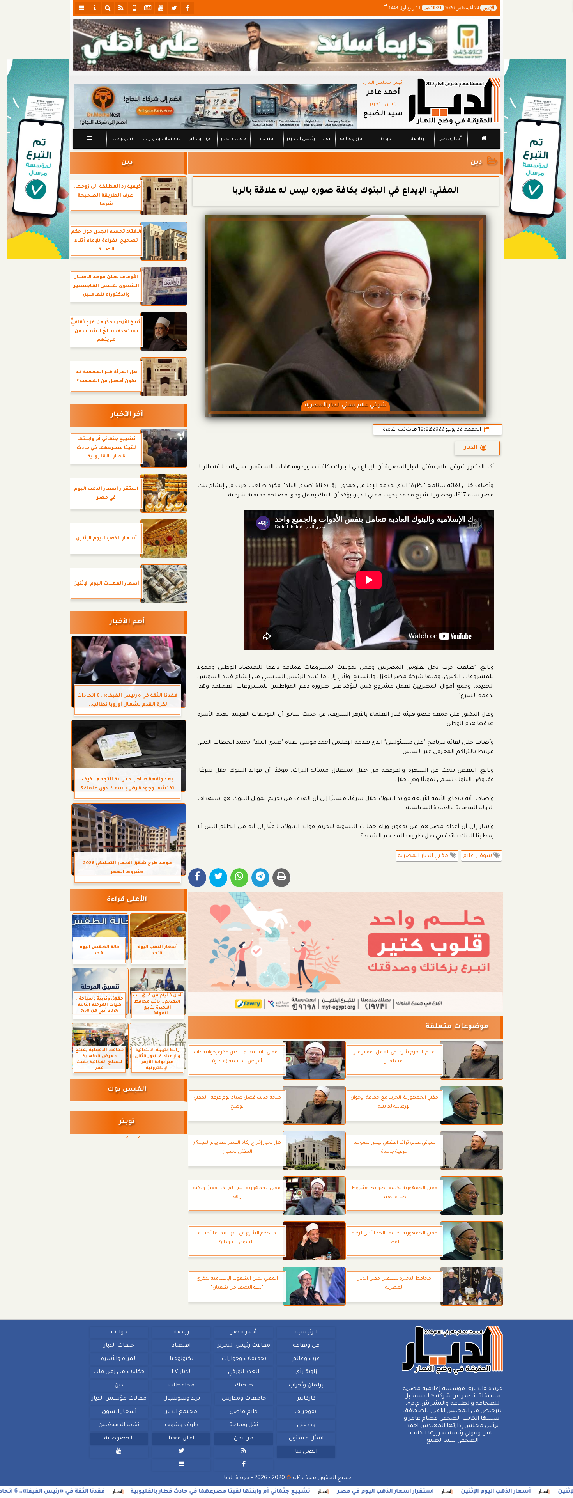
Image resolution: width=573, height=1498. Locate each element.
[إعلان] (38, 159)
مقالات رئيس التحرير (308, 139)
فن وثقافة (351, 139)
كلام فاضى (244, 1412)
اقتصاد (266, 139)
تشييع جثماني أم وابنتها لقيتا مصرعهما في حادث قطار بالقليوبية (319, 1492)
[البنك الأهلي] (286, 45)
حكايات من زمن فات (119, 1372)
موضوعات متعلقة (457, 1027)
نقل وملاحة (243, 1425)
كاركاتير (306, 1399)
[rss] (121, 8)
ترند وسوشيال (181, 1399)
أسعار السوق (118, 1412)
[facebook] (187, 8)
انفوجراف (306, 1412)
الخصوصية (119, 1439)
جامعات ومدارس (244, 1399)
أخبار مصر (450, 139)
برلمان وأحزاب (306, 1386)
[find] (108, 8)
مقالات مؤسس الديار (118, 1399)
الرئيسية (306, 1333)
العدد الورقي (243, 1372)
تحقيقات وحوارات (161, 139)
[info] (94, 8)
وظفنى (306, 1425)
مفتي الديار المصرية (424, 856)
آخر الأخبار (127, 415)
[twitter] (174, 8)
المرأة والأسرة (119, 1359)
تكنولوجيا (122, 139)
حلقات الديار (233, 139)
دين (476, 163)
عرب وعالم (200, 139)
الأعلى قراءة (127, 900)
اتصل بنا (306, 1452)
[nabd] (134, 8)
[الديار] (535, 159)
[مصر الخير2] (345, 952)
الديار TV (181, 1372)
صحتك (243, 1386)
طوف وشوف (181, 1425)
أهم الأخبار (127, 622)
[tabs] (81, 8)
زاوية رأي (306, 1372)
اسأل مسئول (305, 1439)
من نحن (243, 1439)
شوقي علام (478, 856)
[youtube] (161, 8)
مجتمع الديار (181, 1412)
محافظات (181, 1386)
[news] (147, 8)
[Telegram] (260, 877)
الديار (470, 448)
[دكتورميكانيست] (215, 106)
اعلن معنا (181, 1439)
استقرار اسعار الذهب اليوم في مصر (484, 1492)
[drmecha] (286, 149)
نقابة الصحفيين (119, 1425)
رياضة (417, 139)
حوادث (384, 139)
